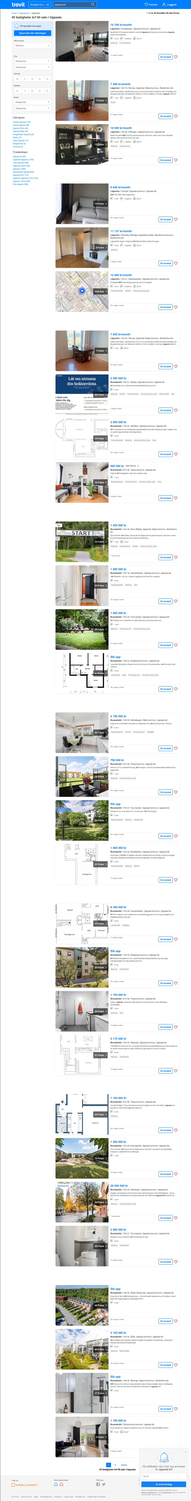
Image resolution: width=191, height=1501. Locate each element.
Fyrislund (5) (18, 146)
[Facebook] (98, 1485)
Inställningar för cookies (96, 1496)
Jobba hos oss (26, 1496)
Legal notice (68, 1496)
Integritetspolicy (46, 1496)
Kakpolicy (58, 1496)
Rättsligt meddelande (148, 1492)
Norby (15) (17, 137)
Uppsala (36, 13)
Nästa (124, 1465)
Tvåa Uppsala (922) (21, 162)
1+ (25, 78)
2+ (32, 78)
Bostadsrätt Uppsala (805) (23, 171)
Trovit (14, 13)
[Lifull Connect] (25, 1485)
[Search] (92, 4)
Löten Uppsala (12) (20, 140)
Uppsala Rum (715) (21, 175)
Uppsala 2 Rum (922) (21, 165)
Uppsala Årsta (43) (20, 128)
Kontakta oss (80, 1496)
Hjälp (36, 1496)
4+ (47, 78)
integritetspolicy (166, 1492)
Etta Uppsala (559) (20, 184)
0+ (17, 78)
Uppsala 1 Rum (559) (21, 181)
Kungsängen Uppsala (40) (23, 134)
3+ (40, 78)
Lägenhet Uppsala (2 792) (23, 159)
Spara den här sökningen (32, 33)
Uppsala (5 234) (19, 156)
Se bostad (165, 56)
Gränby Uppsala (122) (22, 122)
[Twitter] (104, 1485)
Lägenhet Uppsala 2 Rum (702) (25, 178)
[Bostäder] (56, 1485)
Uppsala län (24, 13)
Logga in (172, 4)
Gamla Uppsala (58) (21, 125)
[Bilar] (61, 1485)
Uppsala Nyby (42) (20, 131)
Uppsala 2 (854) (19, 168)
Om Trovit (15, 1496)
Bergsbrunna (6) (19, 143)
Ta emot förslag (164, 1484)
